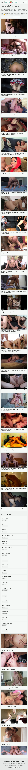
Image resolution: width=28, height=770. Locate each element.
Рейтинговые (9, 17)
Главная (10, 767)
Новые (2, 17)
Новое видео (17, 767)
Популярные (16, 17)
